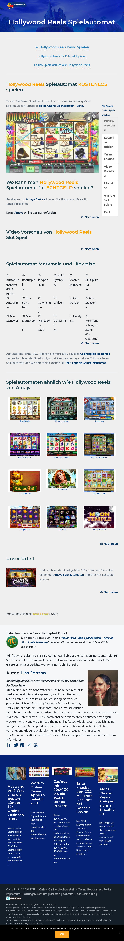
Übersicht (109, 185)
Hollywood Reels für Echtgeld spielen (62, 56)
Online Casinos (109, 157)
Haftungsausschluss (34, 894)
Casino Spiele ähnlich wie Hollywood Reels (62, 65)
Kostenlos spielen (109, 142)
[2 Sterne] (35, 614)
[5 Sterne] (40, 614)
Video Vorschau (109, 171)
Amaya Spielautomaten (68, 575)
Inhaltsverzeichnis (109, 126)
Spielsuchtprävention (95, 908)
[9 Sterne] (48, 614)
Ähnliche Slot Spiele (109, 200)
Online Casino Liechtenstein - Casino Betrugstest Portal (75, 889)
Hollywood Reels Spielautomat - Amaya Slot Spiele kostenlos (67, 640)
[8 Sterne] (46, 614)
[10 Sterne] (50, 614)
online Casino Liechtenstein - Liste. (61, 106)
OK (62, 934)
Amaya (18, 212)
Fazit (107, 212)
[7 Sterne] (44, 614)
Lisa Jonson (33, 672)
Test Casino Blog (86, 894)
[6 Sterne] (42, 614)
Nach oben (91, 217)
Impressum (13, 894)
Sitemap (54, 894)
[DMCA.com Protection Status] (62, 898)
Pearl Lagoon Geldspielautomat (85, 363)
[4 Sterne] (39, 614)
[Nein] (120, 932)
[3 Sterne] (37, 614)
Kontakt (67, 894)
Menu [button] (112, 5)
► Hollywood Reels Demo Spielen (62, 47)
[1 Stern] (33, 614)
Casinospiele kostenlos (95, 354)
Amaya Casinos (35, 199)
